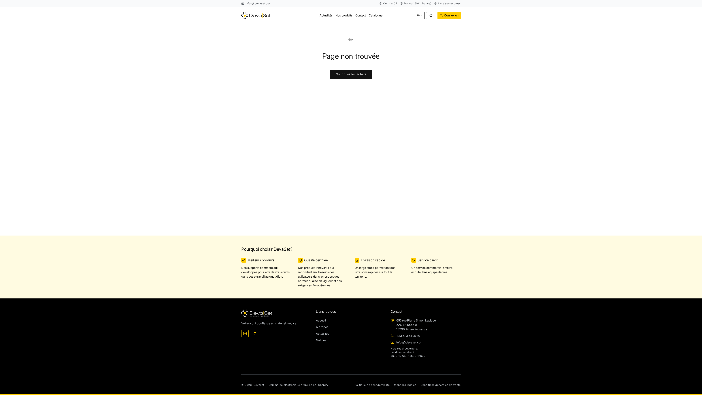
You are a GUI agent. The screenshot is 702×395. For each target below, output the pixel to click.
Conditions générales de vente (441, 384)
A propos (322, 327)
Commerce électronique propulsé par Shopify (298, 384)
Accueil (321, 320)
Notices (321, 340)
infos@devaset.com (258, 3)
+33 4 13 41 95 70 (408, 336)
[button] (431, 15)
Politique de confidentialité (372, 384)
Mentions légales (405, 384)
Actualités (322, 333)
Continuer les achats (351, 74)
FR (418, 15)
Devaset (259, 384)
